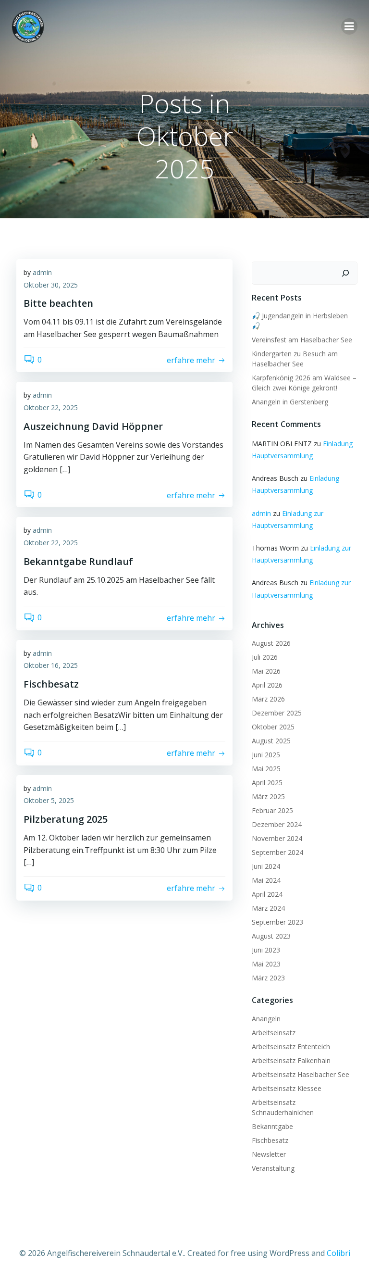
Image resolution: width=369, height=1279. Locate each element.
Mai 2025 (266, 768)
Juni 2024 (266, 866)
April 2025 (267, 782)
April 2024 (267, 894)
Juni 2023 (266, 949)
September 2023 (277, 922)
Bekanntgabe (272, 1126)
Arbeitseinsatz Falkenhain (291, 1060)
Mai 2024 (266, 880)
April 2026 (267, 685)
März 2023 (268, 977)
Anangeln (266, 1018)
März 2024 (268, 908)
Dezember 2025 (277, 712)
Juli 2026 (265, 657)
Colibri (338, 1253)
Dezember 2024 (277, 824)
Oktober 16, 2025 (51, 665)
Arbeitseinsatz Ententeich (291, 1046)
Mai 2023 (266, 963)
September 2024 (277, 852)
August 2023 (271, 935)
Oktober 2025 (273, 726)
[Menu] (349, 26)
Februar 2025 (272, 810)
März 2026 (268, 698)
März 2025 (268, 796)
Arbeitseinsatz (273, 1032)
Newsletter (269, 1154)
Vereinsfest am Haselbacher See (302, 339)
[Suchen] (345, 273)
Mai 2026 (266, 671)
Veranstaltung (273, 1168)
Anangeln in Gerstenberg (290, 401)
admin (42, 272)
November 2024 (277, 838)
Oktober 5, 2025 (49, 800)
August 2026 (271, 643)
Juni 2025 (266, 754)
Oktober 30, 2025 (51, 284)
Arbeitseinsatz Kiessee (286, 1088)
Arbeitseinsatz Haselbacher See (300, 1074)
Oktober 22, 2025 (51, 407)
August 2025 (271, 740)
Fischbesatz (270, 1140)
